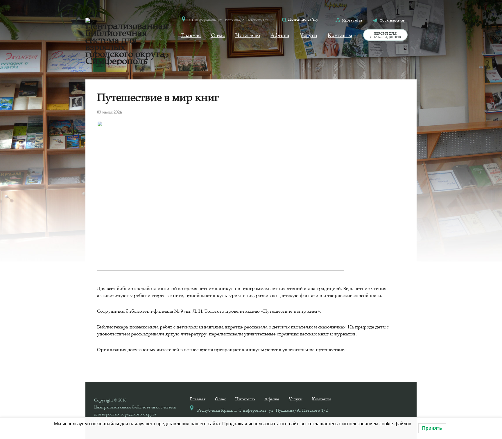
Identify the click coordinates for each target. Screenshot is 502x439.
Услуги (308, 35)
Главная (191, 35)
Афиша (279, 35)
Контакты (340, 35)
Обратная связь (392, 20)
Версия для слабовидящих (385, 35)
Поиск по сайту (303, 19)
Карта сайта (352, 20)
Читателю (247, 35)
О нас (218, 35)
